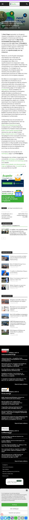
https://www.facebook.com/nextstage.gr (13, 161)
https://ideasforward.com (9, 134)
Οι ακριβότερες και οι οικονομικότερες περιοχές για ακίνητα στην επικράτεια (6, 216)
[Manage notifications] (2, 514)
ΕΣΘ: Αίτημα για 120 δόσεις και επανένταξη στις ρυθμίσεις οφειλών (17, 332)
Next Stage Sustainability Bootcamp (15, 208)
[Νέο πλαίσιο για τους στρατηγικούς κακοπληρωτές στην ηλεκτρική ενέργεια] (5, 308)
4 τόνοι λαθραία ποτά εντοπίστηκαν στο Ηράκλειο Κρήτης (13, 441)
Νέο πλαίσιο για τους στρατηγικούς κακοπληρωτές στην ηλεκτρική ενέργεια (18, 308)
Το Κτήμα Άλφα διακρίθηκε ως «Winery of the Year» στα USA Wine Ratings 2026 (14, 445)
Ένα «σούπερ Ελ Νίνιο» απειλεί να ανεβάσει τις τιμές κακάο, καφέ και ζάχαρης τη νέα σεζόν (13, 450)
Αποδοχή (14, 504)
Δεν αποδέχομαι (14, 508)
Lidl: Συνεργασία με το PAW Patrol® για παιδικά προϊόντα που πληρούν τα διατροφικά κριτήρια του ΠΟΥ (12, 456)
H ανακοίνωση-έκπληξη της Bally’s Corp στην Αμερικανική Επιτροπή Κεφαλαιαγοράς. (18, 258)
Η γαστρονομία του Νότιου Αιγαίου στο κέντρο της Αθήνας (12, 437)
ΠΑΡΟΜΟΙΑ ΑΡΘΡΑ (7, 223)
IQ (5, 7)
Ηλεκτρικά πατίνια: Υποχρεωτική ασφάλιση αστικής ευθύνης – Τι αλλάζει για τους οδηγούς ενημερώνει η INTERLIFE (13, 365)
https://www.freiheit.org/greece (11, 130)
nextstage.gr (4, 89)
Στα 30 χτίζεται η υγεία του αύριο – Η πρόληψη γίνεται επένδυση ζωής (11, 369)
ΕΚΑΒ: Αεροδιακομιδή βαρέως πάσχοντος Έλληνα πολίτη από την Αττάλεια (12, 398)
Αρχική (2, 7)
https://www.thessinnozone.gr (10, 125)
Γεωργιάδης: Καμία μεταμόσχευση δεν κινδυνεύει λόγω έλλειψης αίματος (11, 407)
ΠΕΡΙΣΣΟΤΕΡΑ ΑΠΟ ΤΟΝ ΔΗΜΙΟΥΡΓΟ (11, 225)
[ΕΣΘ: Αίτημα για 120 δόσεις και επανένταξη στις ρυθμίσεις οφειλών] (5, 332)
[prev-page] (2, 238)
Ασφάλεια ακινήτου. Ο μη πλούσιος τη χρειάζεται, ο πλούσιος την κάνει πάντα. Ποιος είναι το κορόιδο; (13, 375)
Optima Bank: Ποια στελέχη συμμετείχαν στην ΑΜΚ (22, 215)
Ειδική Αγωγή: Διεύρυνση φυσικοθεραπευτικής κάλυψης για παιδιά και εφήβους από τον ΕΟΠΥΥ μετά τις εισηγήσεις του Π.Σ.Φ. (14, 418)
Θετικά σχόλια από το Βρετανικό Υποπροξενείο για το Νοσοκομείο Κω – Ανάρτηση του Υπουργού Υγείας (12, 403)
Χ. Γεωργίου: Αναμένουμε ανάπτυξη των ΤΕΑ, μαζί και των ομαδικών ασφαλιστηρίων (13, 379)
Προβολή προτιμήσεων (14, 513)
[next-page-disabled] (5, 238)
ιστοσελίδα (18, 166)
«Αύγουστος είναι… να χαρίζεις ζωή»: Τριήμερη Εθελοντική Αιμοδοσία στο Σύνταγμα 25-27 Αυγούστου (14, 359)
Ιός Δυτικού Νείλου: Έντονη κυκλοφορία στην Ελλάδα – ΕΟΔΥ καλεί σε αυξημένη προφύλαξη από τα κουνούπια (14, 412)
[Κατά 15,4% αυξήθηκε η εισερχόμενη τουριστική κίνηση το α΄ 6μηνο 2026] (5, 316)
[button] (27, 490)
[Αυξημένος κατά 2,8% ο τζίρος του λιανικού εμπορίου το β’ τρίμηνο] (5, 301)
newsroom (5, 27)
